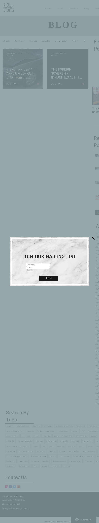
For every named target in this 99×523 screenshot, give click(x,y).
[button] (48, 278)
